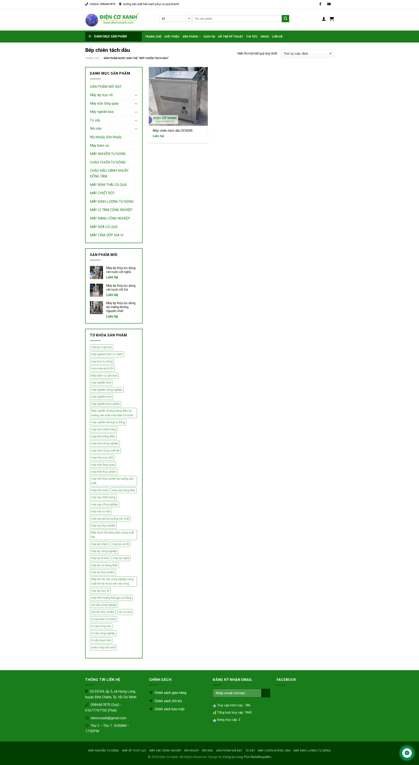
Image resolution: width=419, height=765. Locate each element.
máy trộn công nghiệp (104, 443)
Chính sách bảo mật (169, 709)
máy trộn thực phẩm (103, 471)
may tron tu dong (102, 361)
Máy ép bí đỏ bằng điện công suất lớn (112, 534)
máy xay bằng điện (123, 490)
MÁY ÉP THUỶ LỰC (134, 750)
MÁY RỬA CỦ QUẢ (103, 227)
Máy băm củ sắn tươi (104, 375)
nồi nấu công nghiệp (104, 605)
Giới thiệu (171, 36)
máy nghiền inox (101, 396)
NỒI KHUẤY (191, 750)
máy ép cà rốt (120, 544)
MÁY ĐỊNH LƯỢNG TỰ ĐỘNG (112, 201)
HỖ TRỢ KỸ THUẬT (230, 36)
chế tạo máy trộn (101, 347)
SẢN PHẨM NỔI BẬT (106, 87)
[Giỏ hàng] (332, 19)
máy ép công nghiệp (104, 551)
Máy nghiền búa (101, 112)
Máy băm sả (99, 145)
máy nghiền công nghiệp (106, 389)
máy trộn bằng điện (103, 436)
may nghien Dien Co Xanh (107, 354)
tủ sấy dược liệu (101, 640)
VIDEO (265, 36)
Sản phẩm (190, 36)
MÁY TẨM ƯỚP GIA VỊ (106, 235)
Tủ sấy (95, 120)
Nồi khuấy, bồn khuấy (106, 137)
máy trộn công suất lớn (105, 450)
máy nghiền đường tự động (108, 422)
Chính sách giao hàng (170, 693)
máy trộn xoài (99, 490)
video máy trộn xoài (103, 647)
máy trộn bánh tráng (103, 429)
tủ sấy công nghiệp (103, 633)
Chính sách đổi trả (168, 701)
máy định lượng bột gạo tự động (111, 597)
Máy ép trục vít (101, 95)
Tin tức (252, 36)
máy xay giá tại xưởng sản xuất (110, 518)
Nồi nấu (95, 128)
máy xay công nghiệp (104, 504)
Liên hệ (277, 36)
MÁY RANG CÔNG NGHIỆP (110, 218)
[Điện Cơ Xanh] (112, 19)
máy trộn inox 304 (102, 457)
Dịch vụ (209, 36)
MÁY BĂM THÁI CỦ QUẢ (108, 185)
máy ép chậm (99, 544)
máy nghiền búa (101, 382)
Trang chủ (153, 36)
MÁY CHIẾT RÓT (102, 193)
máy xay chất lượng (103, 497)
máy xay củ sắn (100, 511)
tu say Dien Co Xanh (103, 619)
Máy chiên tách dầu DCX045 (172, 131)
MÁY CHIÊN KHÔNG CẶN (274, 750)
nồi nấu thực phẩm (102, 611)
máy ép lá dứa (100, 558)
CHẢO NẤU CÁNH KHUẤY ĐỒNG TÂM (109, 173)
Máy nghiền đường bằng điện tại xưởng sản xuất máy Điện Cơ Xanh (112, 413)
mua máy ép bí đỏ (102, 368)
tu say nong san (101, 626)
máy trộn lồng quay (103, 464)
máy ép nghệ (121, 558)
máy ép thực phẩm (103, 572)
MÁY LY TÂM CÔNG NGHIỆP (111, 210)
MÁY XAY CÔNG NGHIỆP (165, 750)
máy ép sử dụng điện (104, 565)
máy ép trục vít (100, 590)
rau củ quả (125, 611)
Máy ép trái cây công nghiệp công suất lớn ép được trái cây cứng (112, 581)
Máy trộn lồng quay (104, 103)
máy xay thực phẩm (103, 525)
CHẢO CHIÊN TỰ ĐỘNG (107, 162)
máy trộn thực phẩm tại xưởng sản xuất (112, 481)
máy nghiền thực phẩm (105, 404)
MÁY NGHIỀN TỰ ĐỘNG (108, 154)
